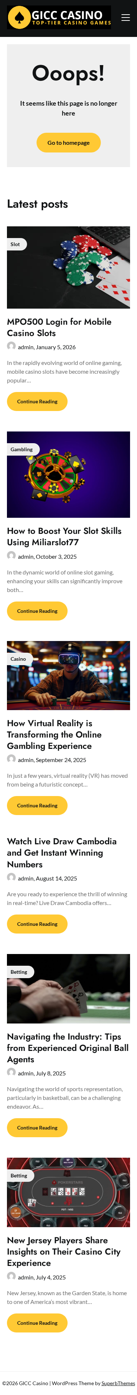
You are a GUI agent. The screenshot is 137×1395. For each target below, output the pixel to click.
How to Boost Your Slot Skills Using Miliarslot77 (64, 536)
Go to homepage (68, 142)
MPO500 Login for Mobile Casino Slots (59, 327)
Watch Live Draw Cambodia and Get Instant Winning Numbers (62, 852)
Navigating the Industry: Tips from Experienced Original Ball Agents (68, 1048)
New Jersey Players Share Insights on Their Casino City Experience (64, 1251)
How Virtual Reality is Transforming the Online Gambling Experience (54, 734)
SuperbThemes (118, 1383)
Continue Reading (37, 401)
